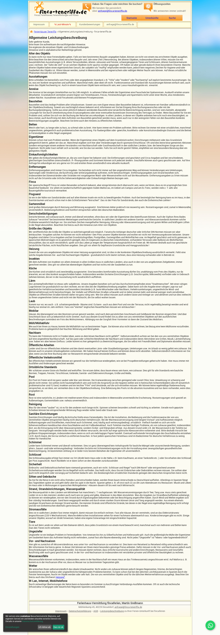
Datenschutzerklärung (80, 611)
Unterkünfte (151, 17)
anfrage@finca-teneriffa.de (112, 10)
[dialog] (35, 622)
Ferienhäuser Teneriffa (45, 31)
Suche (172, 17)
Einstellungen (12, 627)
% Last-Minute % (62, 24)
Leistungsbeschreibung (112, 611)
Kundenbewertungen (89, 24)
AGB (95, 611)
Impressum (39, 24)
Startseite (131, 17)
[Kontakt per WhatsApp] (210, 625)
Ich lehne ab (44, 627)
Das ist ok (58, 627)
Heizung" (60, 577)
